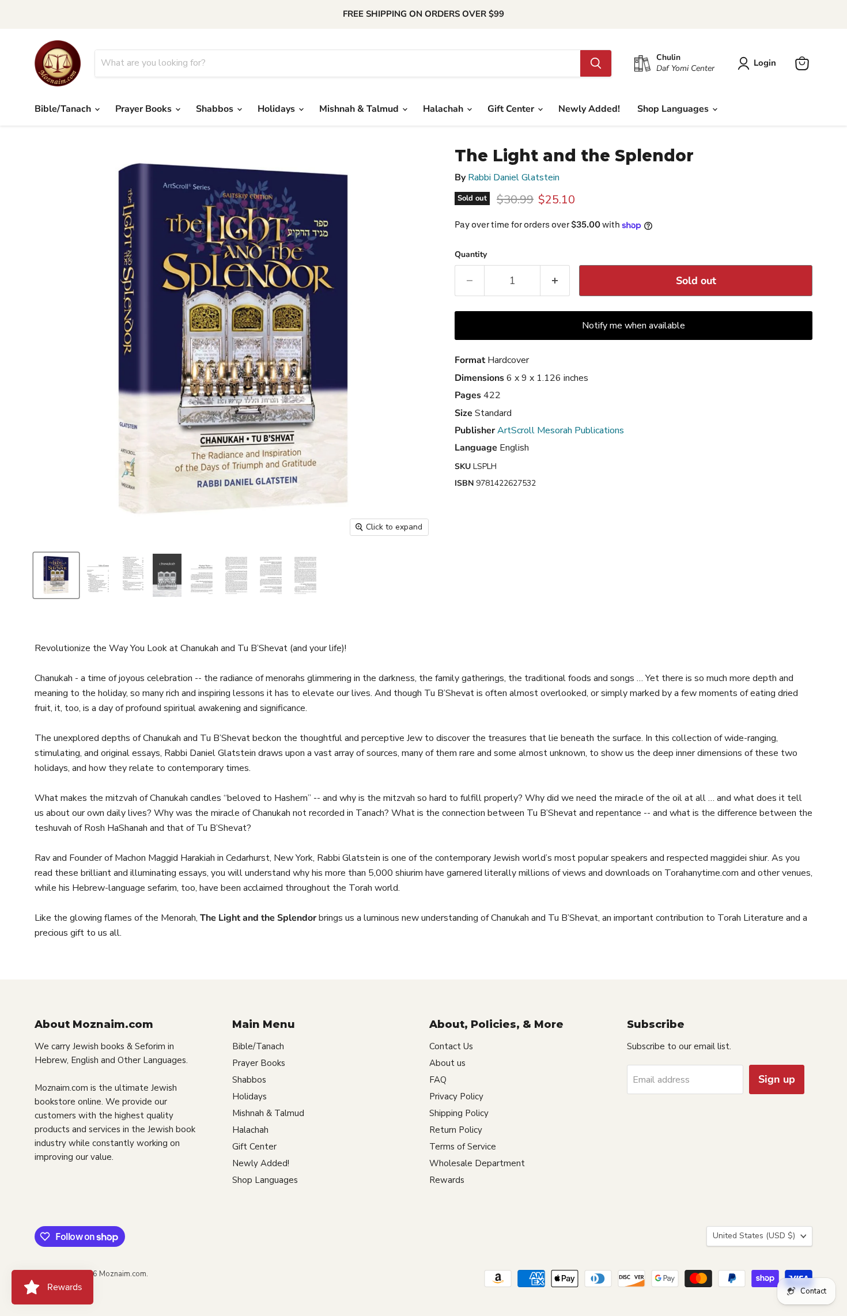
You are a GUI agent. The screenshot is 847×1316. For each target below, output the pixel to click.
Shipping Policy (459, 1113)
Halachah (444, 109)
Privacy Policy (456, 1096)
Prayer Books (144, 109)
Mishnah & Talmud (360, 109)
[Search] (595, 63)
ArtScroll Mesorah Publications (560, 430)
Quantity (471, 254)
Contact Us (451, 1046)
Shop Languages (674, 109)
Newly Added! (589, 109)
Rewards (446, 1180)
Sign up (776, 1079)
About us (447, 1063)
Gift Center (511, 109)
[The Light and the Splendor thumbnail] (56, 575)
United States (754, 1235)
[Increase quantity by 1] (555, 281)
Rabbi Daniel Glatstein (513, 177)
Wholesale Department (477, 1163)
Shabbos (216, 109)
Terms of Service (462, 1146)
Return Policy (455, 1130)
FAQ (438, 1080)
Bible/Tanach (64, 109)
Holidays (277, 109)
